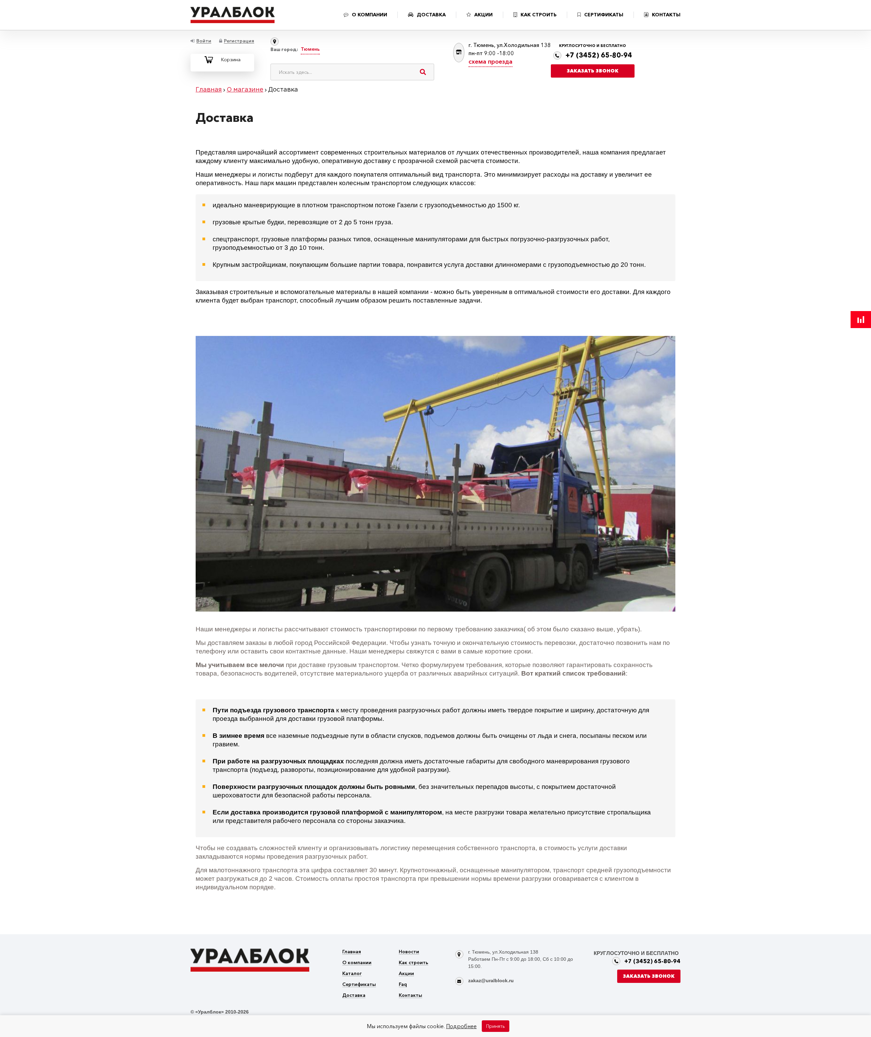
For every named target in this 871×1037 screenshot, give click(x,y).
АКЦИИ (483, 15)
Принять (495, 1026)
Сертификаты (359, 984)
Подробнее (461, 1026)
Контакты (410, 995)
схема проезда (490, 61)
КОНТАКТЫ (666, 15)
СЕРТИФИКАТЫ (603, 15)
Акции (406, 973)
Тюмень (310, 49)
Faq (403, 984)
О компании (357, 963)
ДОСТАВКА (431, 15)
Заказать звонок (593, 71)
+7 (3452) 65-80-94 (598, 55)
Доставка (353, 995)
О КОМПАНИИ (369, 15)
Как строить (413, 963)
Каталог (352, 973)
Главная (351, 952)
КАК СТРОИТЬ (539, 15)
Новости (409, 952)
